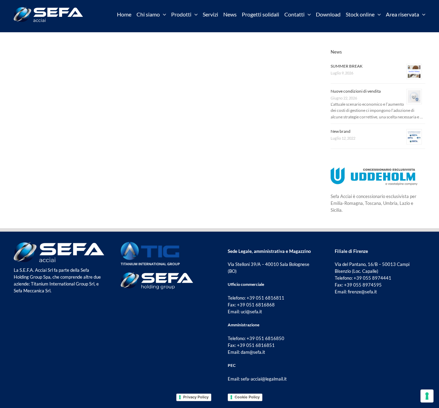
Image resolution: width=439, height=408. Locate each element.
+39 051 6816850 (265, 338)
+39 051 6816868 (256, 304)
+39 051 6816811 (265, 298)
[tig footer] (150, 244)
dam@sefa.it (253, 352)
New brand (341, 131)
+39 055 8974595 (363, 285)
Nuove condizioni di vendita (356, 91)
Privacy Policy (196, 397)
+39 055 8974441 (372, 278)
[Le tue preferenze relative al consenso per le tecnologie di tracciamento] (427, 396)
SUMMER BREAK (347, 66)
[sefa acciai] (48, 9)
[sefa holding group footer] (157, 274)
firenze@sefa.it (362, 291)
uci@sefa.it (251, 311)
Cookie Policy (247, 397)
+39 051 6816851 (256, 345)
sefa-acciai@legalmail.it (264, 379)
